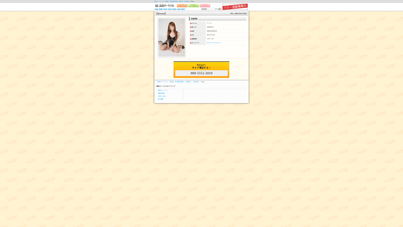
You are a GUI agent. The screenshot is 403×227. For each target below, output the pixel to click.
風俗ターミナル (158, 1)
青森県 (161, 9)
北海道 (156, 9)
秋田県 (165, 9)
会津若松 (186, 1)
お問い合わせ (162, 96)
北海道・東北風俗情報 (171, 1)
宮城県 (174, 9)
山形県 (178, 9)
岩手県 (170, 9)
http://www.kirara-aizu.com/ (214, 42)
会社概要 (160, 99)
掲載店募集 (161, 93)
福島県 (181, 1)
